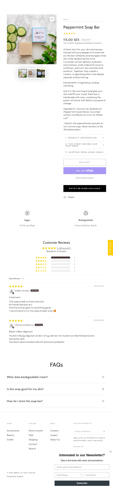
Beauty (10, 435)
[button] (41, 257)
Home (65, 19)
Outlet (10, 439)
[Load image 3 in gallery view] (41, 73)
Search (32, 448)
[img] (16, 286)
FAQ (31, 435)
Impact (54, 435)
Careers (54, 430)
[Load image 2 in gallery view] (32, 73)
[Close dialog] (110, 451)
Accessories (13, 430)
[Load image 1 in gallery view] (22, 73)
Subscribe (82, 483)
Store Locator (36, 430)
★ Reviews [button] (110, 247)
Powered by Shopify (15, 476)
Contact (33, 444)
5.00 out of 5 (64, 248)
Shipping (78, 43)
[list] (56, 219)
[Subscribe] (104, 431)
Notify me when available (84, 188)
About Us (55, 439)
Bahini (16, 473)
